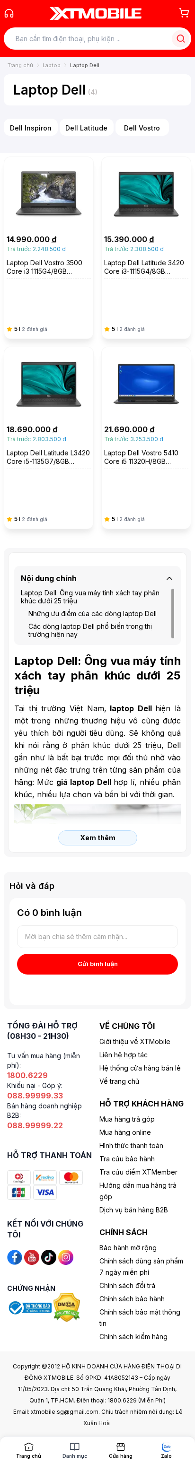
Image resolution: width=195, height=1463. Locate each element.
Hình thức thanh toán (131, 1145)
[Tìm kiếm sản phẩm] (180, 38)
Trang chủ (20, 65)
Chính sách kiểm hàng (133, 1336)
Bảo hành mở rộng (128, 1248)
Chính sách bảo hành (132, 1299)
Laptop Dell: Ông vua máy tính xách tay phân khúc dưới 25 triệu (90, 597)
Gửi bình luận (98, 963)
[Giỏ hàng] (184, 13)
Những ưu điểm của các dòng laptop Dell (92, 614)
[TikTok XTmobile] (48, 1257)
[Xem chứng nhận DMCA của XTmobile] (67, 1307)
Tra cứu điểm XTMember (138, 1172)
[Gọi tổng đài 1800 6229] (9, 13)
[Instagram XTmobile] (65, 1257)
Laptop (52, 65)
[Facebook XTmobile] (14, 1257)
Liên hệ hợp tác (123, 1055)
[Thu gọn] (169, 578)
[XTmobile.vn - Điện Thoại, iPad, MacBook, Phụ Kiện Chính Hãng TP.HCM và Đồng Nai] (95, 13)
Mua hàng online (125, 1132)
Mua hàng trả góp (127, 1119)
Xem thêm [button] (97, 838)
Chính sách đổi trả (127, 1285)
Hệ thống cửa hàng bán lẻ (140, 1068)
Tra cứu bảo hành (127, 1159)
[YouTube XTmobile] (31, 1257)
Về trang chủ (119, 1081)
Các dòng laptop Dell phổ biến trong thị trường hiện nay (90, 630)
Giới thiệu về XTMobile (134, 1041)
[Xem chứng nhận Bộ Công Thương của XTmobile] (30, 1307)
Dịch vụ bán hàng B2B (133, 1210)
